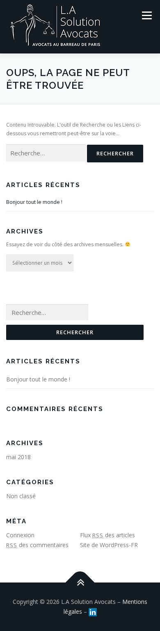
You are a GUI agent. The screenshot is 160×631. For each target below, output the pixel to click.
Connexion (20, 535)
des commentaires (37, 545)
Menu (146, 15)
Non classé (21, 496)
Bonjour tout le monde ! (34, 202)
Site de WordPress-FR (109, 545)
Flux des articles (107, 535)
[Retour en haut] (80, 582)
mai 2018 (18, 457)
